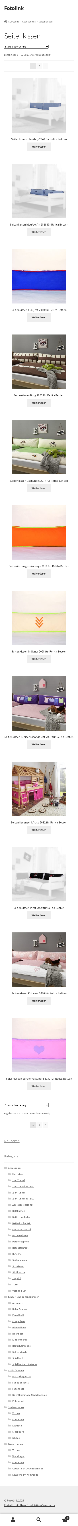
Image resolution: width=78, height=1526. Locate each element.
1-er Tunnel (18, 1180)
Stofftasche (18, 1272)
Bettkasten (18, 1211)
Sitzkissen (18, 1266)
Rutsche (17, 1254)
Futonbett (18, 1388)
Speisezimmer (16, 1407)
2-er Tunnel (18, 1192)
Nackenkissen (20, 1235)
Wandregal (18, 1456)
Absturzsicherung (22, 1204)
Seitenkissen (19, 1260)
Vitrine (16, 1413)
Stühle (16, 1438)
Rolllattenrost (20, 1247)
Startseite (13, 21)
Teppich (16, 1278)
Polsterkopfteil (20, 1241)
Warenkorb (60, 1516)
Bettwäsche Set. (21, 1223)
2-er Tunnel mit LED (23, 1198)
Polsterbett (18, 1401)
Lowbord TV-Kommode (25, 1474)
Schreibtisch (19, 1352)
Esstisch (17, 1425)
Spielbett (17, 1358)
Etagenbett (18, 1321)
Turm (15, 1284)
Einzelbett (18, 1315)
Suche (39, 1520)
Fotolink (14, 8)
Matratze (17, 1174)
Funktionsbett (20, 1382)
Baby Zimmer (19, 1309)
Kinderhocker (19, 1339)
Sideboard (18, 1431)
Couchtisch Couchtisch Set (27, 1468)
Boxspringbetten (21, 1376)
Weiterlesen (39, 146)
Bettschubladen (21, 1217)
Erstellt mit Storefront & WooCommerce (29, 1505)
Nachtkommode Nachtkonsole (29, 1395)
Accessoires (29, 21)
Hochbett (17, 1333)
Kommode (18, 1419)
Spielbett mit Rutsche (24, 1364)
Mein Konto (13, 1520)
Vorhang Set (19, 1290)
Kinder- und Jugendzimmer (23, 1296)
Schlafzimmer (16, 1370)
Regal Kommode (21, 1345)
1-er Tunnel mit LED (23, 1186)
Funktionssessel (21, 1229)
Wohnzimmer (15, 1444)
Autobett (17, 1303)
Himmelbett (19, 1327)
